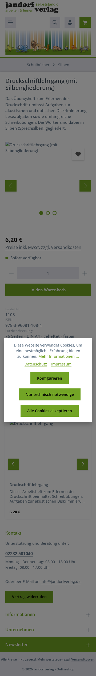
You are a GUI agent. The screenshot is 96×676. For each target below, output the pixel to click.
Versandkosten (82, 659)
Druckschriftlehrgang (29, 484)
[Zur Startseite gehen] (31, 7)
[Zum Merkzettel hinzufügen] (78, 154)
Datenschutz (36, 364)
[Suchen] (55, 22)
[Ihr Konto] (70, 22)
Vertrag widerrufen (29, 596)
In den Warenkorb (48, 289)
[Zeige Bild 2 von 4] (48, 213)
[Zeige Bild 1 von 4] (41, 213)
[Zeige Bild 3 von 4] (55, 213)
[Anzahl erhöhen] (85, 273)
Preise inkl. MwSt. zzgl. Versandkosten (43, 247)
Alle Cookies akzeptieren (49, 410)
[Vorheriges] (11, 186)
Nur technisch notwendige (50, 394)
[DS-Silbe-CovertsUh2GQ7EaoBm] (47, 173)
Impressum (61, 364)
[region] (48, 186)
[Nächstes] (85, 186)
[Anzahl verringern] (11, 273)
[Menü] (10, 22)
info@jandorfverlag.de (61, 581)
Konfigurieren (49, 378)
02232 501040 (19, 553)
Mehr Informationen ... (58, 356)
